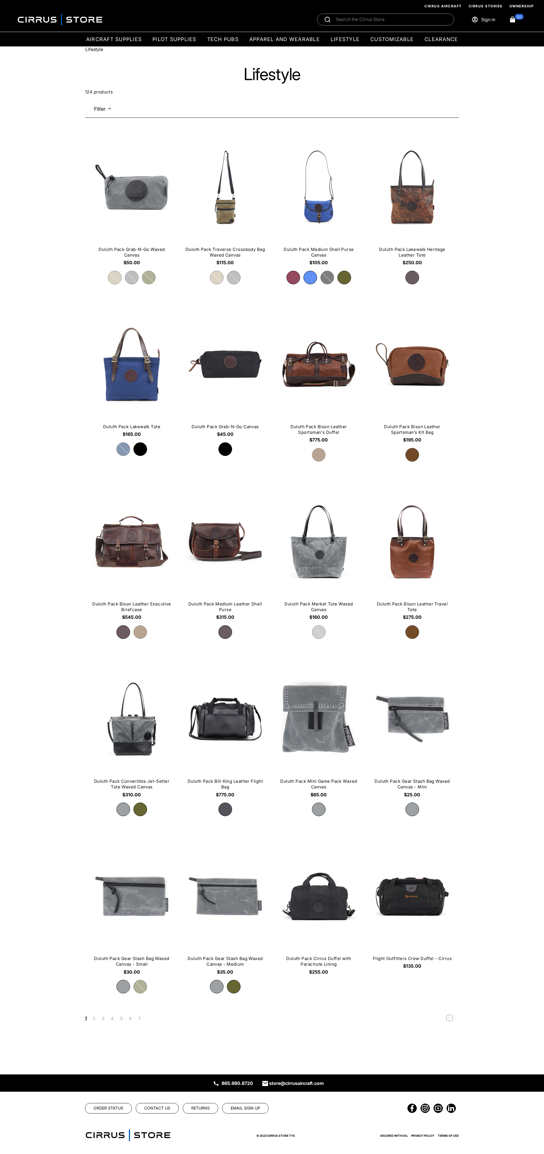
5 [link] (121, 1018)
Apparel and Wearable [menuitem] (284, 39)
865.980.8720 (237, 1083)
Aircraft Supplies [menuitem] (114, 39)
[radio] (115, 277)
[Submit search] (327, 19)
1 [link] (86, 1018)
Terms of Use (448, 1135)
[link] (449, 1019)
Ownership (521, 6)
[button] (516, 19)
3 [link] (103, 1018)
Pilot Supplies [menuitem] (174, 39)
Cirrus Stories (486, 6)
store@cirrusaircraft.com (296, 1083)
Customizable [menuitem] (392, 39)
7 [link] (139, 1018)
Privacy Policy (422, 1135)
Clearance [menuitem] (441, 39)
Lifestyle (94, 49)
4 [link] (112, 1018)
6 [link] (130, 1018)
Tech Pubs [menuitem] (223, 39)
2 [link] (94, 1018)
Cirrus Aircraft (443, 6)
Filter (100, 109)
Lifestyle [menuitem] (345, 39)
